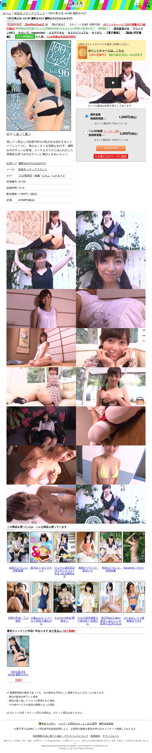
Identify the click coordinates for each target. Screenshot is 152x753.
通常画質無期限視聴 (98, 116)
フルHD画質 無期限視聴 (104, 133)
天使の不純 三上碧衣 (18, 619)
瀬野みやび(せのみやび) (32, 163)
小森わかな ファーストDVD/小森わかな (41, 620)
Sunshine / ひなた (133, 567)
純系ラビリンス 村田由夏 (19, 569)
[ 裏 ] (26, 134)
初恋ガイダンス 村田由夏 (112, 569)
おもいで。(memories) (31, 32)
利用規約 (95, 736)
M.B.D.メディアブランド (29, 13)
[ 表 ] (17, 134)
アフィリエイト (110, 736)
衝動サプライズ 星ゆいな (89, 569)
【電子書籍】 (113, 32)
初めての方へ (49, 723)
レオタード (58, 175)
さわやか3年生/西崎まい (64, 619)
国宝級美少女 (121, 28)
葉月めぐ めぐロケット (41, 569)
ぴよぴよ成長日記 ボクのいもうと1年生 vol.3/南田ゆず (64, 572)
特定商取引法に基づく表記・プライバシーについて (60, 736)
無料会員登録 (106, 723)
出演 (11, 163)
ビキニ (46, 175)
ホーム (7, 13)
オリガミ (97, 32)
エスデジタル (56, 32)
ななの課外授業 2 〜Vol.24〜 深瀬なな (87, 620)
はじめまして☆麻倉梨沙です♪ (134, 619)
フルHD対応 (25, 175)
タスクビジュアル (78, 32)
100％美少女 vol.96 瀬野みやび (18, 673)
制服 (37, 175)
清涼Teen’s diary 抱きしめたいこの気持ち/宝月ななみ (111, 620)
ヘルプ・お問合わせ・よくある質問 (77, 723)
